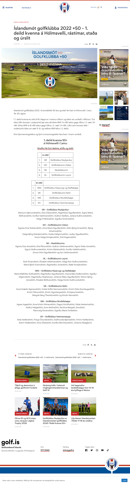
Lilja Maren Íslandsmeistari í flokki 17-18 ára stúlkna (83, 419)
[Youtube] (102, 450)
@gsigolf (106, 122)
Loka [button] (124, 480)
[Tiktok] (108, 450)
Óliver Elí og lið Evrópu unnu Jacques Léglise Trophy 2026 (25, 420)
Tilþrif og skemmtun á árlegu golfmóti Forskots (26, 386)
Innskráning (123, 7)
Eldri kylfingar (19, 22)
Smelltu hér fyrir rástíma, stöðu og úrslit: (55, 148)
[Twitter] (91, 450)
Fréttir (26, 22)
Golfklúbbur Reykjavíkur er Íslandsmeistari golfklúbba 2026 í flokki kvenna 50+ (55, 420)
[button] (106, 95)
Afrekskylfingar (21, 380)
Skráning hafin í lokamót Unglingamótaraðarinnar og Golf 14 (55, 387)
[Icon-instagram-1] (97, 450)
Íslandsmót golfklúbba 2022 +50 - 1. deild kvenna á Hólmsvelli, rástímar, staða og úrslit (55, 33)
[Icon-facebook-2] (86, 450)
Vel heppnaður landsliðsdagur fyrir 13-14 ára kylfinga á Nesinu (82, 387)
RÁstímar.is (26, 8)
